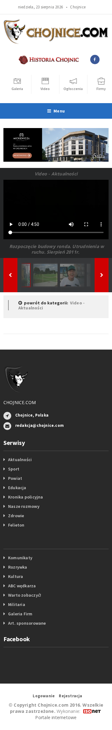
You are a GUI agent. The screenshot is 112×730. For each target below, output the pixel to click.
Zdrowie (16, 515)
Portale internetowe (56, 717)
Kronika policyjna (25, 497)
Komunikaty (20, 558)
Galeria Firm (20, 614)
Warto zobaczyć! (24, 595)
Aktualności (20, 459)
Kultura (15, 576)
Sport (13, 469)
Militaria (16, 604)
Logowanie (44, 696)
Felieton (16, 525)
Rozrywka (17, 567)
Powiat (15, 478)
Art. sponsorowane (27, 623)
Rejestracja (70, 696)
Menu (59, 111)
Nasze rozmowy (24, 506)
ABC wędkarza (22, 586)
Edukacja (17, 487)
